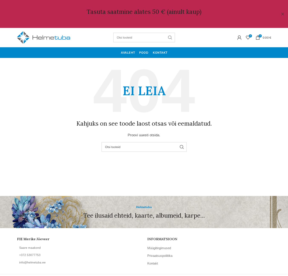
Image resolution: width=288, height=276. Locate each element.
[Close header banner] (282, 14)
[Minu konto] (239, 37)
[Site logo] (43, 37)
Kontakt (152, 263)
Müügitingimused (159, 248)
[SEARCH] (170, 37)
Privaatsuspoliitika (159, 255)
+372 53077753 (30, 255)
